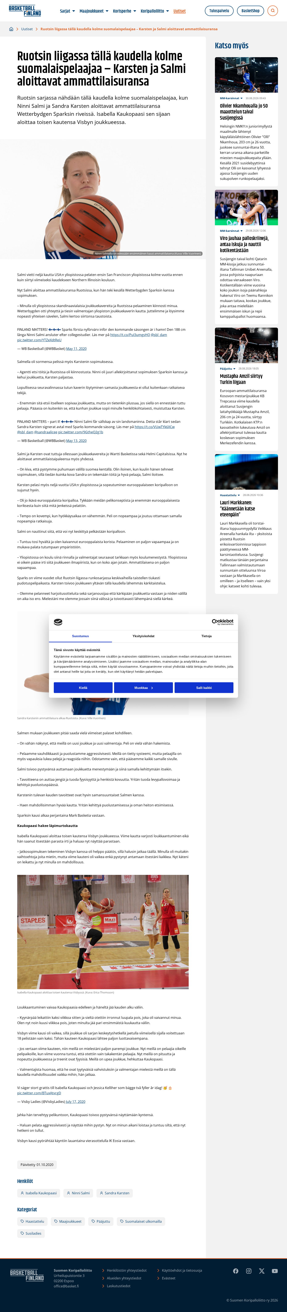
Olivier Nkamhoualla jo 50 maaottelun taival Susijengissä (244, 112)
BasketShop (250, 11)
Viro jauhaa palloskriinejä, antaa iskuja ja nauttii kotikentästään (244, 245)
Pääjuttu (103, 1221)
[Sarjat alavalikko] (73, 11)
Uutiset (27, 29)
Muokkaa (141, 687)
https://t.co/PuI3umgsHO (130, 334)
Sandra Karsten (117, 1193)
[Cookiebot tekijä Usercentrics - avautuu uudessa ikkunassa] (215, 622)
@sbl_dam (159, 334)
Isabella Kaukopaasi (41, 1193)
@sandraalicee (45, 432)
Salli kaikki (204, 687)
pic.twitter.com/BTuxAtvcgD (39, 1093)
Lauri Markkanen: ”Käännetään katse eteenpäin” (237, 509)
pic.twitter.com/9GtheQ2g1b (80, 432)
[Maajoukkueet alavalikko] (107, 11)
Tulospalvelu (219, 11)
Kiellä (83, 687)
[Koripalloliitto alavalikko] (167, 11)
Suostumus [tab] (80, 636)
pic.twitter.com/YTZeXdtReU (39, 340)
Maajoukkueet (70, 1221)
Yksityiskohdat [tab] (143, 636)
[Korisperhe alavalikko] (134, 11)
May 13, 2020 (76, 440)
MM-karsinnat (229, 98)
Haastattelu (35, 1221)
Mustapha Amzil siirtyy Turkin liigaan (241, 379)
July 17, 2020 (75, 1101)
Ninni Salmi (81, 1193)
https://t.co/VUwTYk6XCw (155, 427)
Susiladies (33, 1233)
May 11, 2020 (76, 348)
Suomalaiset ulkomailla (143, 1221)
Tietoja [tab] (206, 636)
